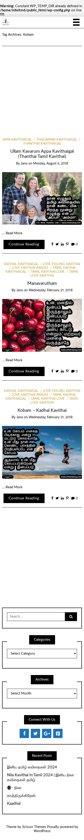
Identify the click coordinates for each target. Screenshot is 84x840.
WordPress (42, 831)
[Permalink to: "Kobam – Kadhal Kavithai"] (42, 452)
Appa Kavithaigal (17, 139)
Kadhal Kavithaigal (21, 264)
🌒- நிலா (14, 788)
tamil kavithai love (48, 271)
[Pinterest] (58, 733)
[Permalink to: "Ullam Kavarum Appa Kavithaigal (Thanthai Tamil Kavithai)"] (42, 198)
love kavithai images (30, 267)
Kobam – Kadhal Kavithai (42, 410)
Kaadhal (14, 803)
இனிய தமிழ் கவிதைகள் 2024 (32, 767)
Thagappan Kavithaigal (56, 139)
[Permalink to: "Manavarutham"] (42, 325)
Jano (24, 163)
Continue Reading (24, 244)
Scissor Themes (34, 827)
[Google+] (46, 733)
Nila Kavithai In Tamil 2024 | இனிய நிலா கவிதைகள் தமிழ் (40, 777)
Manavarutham (42, 283)
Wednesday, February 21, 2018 (51, 290)
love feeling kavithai (61, 264)
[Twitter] (35, 733)
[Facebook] (24, 733)
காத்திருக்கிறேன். (21, 796)
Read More (14, 233)
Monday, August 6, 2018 (50, 163)
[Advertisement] (42, 85)
